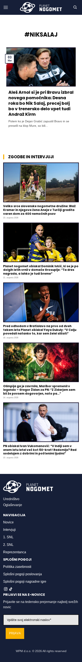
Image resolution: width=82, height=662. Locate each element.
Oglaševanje (12, 505)
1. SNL (8, 537)
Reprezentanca (14, 552)
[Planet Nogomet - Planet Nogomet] (41, 7)
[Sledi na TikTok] (10, 589)
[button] (5, 7)
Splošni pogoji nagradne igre (24, 581)
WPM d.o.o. (23, 651)
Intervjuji (9, 529)
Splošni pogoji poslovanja (22, 574)
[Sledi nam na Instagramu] (5, 589)
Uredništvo (11, 499)
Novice (8, 522)
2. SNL (8, 544)
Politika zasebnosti (17, 566)
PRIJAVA (15, 633)
